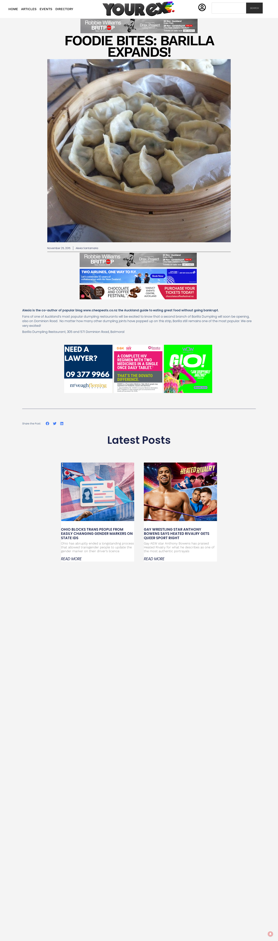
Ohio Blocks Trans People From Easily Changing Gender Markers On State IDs (97, 533)
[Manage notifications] (270, 934)
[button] (47, 423)
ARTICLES (29, 9)
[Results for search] (229, 15)
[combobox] (229, 8)
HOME (13, 9)
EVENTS (46, 9)
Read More (71, 559)
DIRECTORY (64, 9)
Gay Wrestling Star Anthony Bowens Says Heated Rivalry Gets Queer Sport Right (176, 533)
